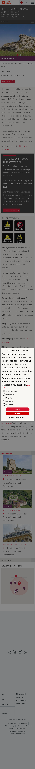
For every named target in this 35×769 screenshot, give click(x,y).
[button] (17, 417)
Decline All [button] (17, 413)
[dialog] (17, 384)
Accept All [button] (17, 409)
